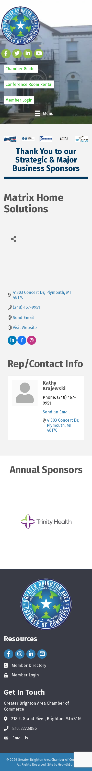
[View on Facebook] (21, 343)
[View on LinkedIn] (12, 343)
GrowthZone (67, 764)
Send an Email (56, 412)
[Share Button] (13, 238)
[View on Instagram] (31, 343)
